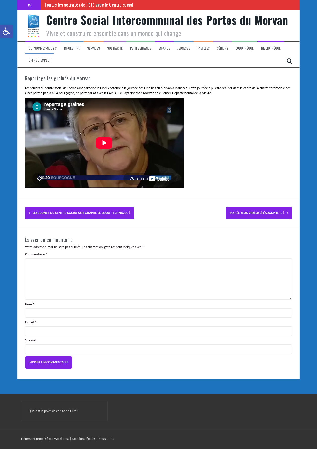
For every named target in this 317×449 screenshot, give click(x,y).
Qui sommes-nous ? (43, 48)
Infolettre (72, 48)
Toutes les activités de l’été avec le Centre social (89, 4)
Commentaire (36, 254)
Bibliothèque (271, 48)
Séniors (222, 48)
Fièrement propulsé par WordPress (45, 439)
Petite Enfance (140, 48)
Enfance (164, 48)
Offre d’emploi (39, 60)
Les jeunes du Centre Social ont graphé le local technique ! (79, 213)
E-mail (30, 322)
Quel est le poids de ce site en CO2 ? (53, 411)
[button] (6, 31)
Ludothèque (245, 48)
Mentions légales (84, 439)
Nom (29, 304)
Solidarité (115, 48)
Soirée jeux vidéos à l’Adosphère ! (259, 213)
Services (93, 48)
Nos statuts (106, 439)
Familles (203, 48)
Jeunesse (183, 48)
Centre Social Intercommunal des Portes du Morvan (167, 19)
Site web (31, 340)
